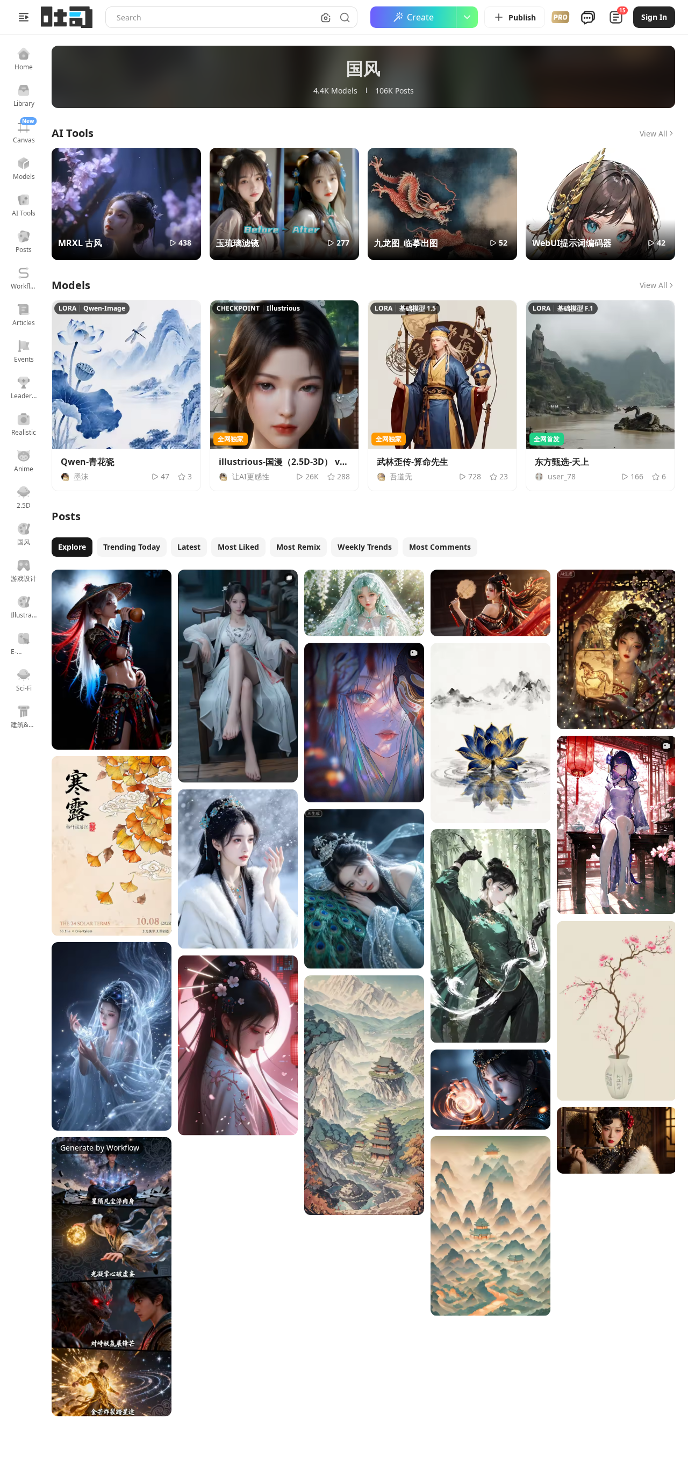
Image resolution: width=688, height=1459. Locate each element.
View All (654, 133)
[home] (66, 17)
